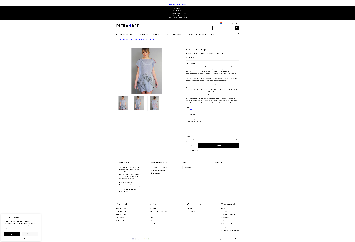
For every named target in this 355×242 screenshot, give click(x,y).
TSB (226, 239)
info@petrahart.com (159, 170)
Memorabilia (189, 34)
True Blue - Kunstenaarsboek (158, 211)
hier (26, 228)
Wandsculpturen (144, 34)
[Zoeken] (237, 28)
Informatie (212, 34)
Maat (188, 136)
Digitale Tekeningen (178, 34)
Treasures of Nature (137, 39)
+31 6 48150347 (163, 167)
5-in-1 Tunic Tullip (149, 39)
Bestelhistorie (191, 211)
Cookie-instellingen (233, 239)
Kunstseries (153, 208)
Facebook (188, 167)
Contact (223, 208)
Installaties (133, 34)
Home (118, 39)
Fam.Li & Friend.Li (201, 34)
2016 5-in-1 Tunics (218, 53)
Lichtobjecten (124, 34)
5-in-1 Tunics (165, 34)
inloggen (236, 23)
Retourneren (224, 211)
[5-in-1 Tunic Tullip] (147, 93)
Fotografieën (155, 34)
